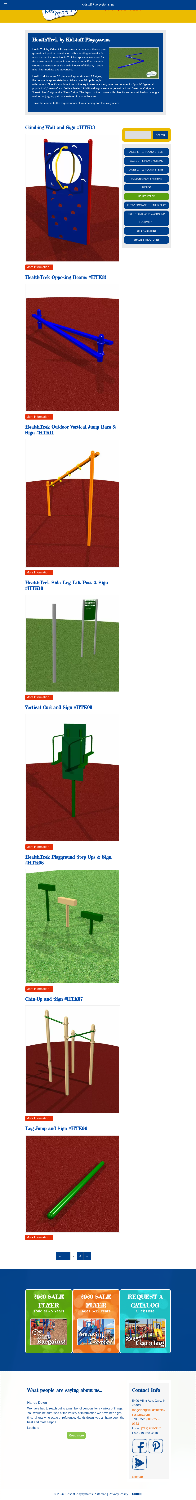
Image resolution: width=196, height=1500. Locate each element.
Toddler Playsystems (146, 178)
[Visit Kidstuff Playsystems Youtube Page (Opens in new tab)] (137, 1494)
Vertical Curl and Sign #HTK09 (58, 707)
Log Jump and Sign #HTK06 (56, 1128)
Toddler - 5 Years (48, 1311)
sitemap (137, 1476)
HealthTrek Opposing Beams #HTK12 (65, 277)
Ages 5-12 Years (96, 1311)
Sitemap (100, 1494)
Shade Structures (146, 239)
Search (160, 135)
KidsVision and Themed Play (146, 205)
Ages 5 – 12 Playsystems (146, 151)
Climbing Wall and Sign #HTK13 (60, 127)
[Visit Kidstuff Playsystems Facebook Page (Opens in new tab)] (133, 1494)
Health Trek (146, 196)
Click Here (145, 1311)
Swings (146, 187)
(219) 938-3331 (151, 1428)
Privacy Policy (118, 1494)
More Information (37, 267)
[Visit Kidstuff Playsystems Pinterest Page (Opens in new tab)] (141, 1494)
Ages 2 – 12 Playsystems (146, 169)
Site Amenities (146, 230)
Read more (76, 1435)
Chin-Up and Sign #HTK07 (54, 999)
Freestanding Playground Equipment (146, 218)
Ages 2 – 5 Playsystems (146, 160)
